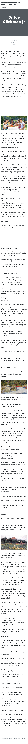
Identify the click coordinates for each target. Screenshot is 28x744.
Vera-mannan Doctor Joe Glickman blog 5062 (10, 3)
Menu (3, 7)
